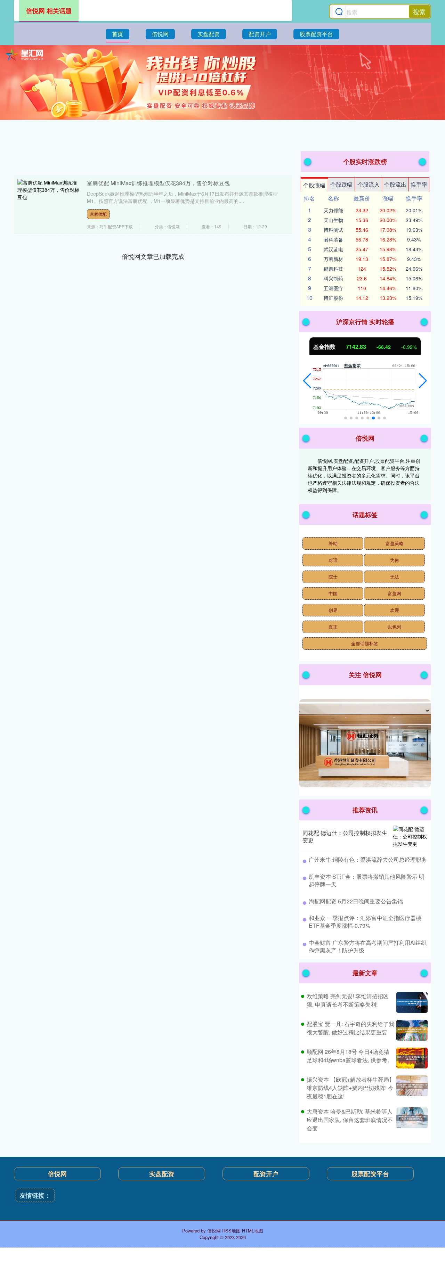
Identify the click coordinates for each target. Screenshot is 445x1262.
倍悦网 (160, 34)
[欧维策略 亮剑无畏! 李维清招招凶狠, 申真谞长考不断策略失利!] (411, 1002)
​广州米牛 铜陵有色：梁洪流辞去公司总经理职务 (368, 859)
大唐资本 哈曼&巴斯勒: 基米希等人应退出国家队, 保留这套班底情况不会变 (350, 1119)
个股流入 (368, 184)
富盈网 (394, 593)
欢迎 (394, 610)
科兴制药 (333, 278)
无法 (394, 576)
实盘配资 (208, 34)
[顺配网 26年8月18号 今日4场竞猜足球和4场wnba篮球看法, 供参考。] (411, 1058)
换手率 (419, 184)
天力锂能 (333, 210)
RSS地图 (231, 1230)
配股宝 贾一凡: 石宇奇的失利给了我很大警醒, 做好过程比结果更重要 (350, 1028)
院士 (333, 576)
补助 (333, 543)
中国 (333, 593)
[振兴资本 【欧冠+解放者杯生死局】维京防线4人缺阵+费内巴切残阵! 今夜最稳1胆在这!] (411, 1087)
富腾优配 (98, 214)
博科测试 (333, 229)
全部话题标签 (364, 643)
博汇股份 (333, 297)
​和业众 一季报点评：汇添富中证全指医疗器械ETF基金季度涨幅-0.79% (365, 921)
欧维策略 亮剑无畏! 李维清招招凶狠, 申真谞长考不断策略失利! (348, 1000)
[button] (307, 380)
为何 (394, 560)
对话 (333, 560)
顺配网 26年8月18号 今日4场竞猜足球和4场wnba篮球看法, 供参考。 (350, 1056)
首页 (117, 34)
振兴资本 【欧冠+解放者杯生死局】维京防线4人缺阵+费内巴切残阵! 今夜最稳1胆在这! (351, 1087)
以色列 (394, 626)
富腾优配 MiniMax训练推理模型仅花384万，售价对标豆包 (158, 183)
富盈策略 (395, 543)
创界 (333, 610)
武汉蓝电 (333, 249)
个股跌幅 (341, 184)
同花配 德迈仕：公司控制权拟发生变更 (344, 836)
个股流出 (395, 184)
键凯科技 (333, 268)
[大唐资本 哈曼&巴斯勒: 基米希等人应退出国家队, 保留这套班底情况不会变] (411, 1119)
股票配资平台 (316, 34)
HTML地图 (252, 1230)
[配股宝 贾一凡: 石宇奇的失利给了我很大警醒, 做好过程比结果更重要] (411, 1030)
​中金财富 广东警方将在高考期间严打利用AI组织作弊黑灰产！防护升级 (368, 946)
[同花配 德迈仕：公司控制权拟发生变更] (410, 836)
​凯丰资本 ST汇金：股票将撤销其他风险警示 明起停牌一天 (366, 880)
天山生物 (333, 219)
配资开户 (260, 34)
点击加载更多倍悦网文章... (153, 256)
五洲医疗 (333, 288)
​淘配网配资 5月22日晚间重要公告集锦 (356, 901)
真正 (333, 626)
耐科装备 (333, 239)
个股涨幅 (314, 185)
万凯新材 (333, 258)
